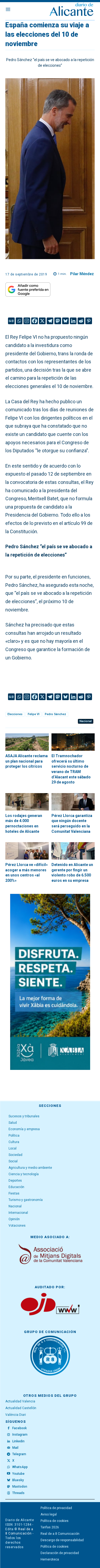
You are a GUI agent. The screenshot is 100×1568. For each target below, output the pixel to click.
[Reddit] (81, 321)
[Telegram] (50, 321)
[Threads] (8, 1493)
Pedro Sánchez (55, 714)
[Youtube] (8, 1473)
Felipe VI (33, 714)
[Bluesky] (65, 321)
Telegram (19, 1454)
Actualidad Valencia (20, 1401)
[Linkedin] (73, 321)
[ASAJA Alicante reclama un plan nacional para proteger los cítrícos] (27, 742)
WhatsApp (20, 1467)
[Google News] (11, 321)
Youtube (18, 1474)
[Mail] (8, 1448)
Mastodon (19, 1486)
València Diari (15, 1415)
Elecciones (14, 714)
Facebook (19, 1428)
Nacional (85, 721)
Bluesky (18, 1480)
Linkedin (18, 1441)
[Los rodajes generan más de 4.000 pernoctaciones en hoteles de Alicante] (27, 802)
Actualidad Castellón (20, 1408)
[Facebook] (34, 321)
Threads (18, 1493)
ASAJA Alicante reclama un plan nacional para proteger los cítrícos (26, 761)
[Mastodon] (57, 321)
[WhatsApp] (8, 1467)
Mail (15, 1448)
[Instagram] (26, 321)
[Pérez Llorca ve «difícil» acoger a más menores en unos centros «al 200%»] (27, 851)
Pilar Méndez (82, 274)
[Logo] (71, 10)
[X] (42, 321)
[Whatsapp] (19, 321)
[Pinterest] (88, 321)
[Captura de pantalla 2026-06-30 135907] (50, 982)
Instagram (19, 1434)
